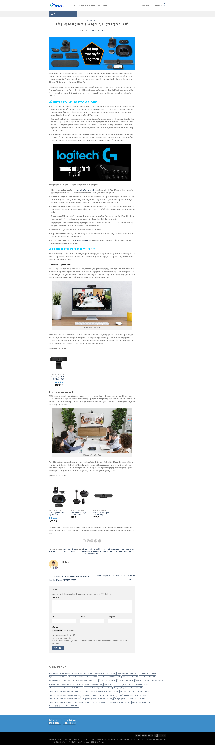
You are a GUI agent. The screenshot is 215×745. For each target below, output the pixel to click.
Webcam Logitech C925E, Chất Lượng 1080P (59, 378)
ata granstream (53, 673)
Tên (53, 617)
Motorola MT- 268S (128, 684)
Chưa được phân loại (92, 20)
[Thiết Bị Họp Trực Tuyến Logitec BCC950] (81, 497)
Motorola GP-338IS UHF (142, 680)
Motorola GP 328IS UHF (67, 684)
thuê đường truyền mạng (83, 240)
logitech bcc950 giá (55, 551)
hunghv (102, 30)
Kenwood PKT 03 (69, 680)
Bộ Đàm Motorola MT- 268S (130, 677)
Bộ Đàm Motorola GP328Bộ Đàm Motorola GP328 (83, 677)
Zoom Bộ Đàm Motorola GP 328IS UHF (95, 702)
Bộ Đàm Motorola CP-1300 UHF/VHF (105, 673)
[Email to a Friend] (92, 541)
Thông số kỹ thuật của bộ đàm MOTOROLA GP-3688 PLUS (98, 695)
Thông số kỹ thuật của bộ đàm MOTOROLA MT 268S (130, 699)
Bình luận (55, 598)
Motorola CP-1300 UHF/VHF (108, 680)
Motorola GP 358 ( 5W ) (83, 684)
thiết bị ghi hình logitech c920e (69, 551)
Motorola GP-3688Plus (158, 680)
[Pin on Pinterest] (96, 541)
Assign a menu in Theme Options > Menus (93, 5)
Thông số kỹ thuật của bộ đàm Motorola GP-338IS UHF (64, 695)
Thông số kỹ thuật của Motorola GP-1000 (60, 702)
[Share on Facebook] (84, 541)
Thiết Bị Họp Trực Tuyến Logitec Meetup (101, 514)
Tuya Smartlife (79, 702)
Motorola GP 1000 (97, 684)
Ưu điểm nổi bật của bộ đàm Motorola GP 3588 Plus (64, 706)
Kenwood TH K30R (81, 680)
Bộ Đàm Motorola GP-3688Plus (58, 677)
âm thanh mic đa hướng (89, 549)
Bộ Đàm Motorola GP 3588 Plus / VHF (109, 677)
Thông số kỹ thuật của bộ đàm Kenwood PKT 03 (98, 688)
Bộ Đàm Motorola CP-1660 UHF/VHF (127, 673)
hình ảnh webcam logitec (127, 549)
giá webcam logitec (113, 549)
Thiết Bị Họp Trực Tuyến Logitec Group (56, 514)
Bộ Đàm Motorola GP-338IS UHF (149, 673)
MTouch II (139, 684)
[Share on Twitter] (88, 541)
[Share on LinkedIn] (100, 541)
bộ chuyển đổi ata (65, 673)
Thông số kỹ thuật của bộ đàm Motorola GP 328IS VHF (64, 699)
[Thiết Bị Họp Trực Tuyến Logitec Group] (59, 497)
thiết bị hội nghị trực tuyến (86, 551)
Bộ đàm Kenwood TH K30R (147, 677)
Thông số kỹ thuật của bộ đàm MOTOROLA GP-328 (134, 691)
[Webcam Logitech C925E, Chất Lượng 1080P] (59, 362)
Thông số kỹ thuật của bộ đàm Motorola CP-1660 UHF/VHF (101, 691)
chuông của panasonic (55, 680)
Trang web (111, 617)
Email (82, 617)
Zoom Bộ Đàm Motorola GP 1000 (141, 702)
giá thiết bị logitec (102, 549)
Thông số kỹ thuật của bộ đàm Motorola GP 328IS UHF (132, 695)
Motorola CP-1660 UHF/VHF (126, 680)
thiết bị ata (147, 684)
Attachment (56, 627)
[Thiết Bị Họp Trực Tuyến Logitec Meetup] (103, 497)
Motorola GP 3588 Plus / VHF (112, 684)
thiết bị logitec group (100, 551)
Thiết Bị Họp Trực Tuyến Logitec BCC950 (78, 514)
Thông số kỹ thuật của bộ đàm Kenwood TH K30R (128, 688)
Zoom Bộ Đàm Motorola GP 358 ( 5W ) (119, 702)
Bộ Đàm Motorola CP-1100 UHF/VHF (82, 673)
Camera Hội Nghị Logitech (85, 190)
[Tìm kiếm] (75, 5)
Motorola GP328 (54, 684)
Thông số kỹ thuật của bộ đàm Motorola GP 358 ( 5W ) (97, 699)
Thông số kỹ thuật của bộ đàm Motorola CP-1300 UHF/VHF (66, 691)
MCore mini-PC (93, 680)
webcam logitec (93, 553)
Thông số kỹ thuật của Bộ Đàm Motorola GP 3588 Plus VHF (66, 688)
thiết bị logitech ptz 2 (113, 551)
